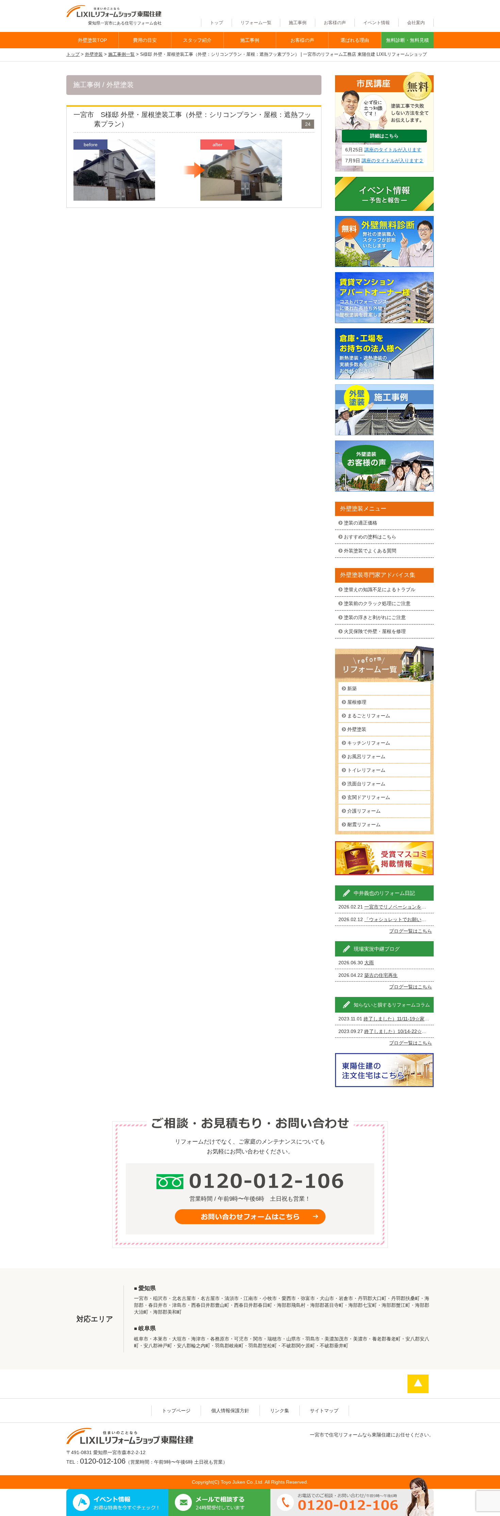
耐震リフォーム (364, 824)
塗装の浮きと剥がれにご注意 (375, 617)
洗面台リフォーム (366, 783)
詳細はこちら (384, 135)
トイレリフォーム (366, 770)
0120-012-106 (103, 1461)
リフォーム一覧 (255, 22)
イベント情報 (376, 22)
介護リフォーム (364, 811)
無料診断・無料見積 (407, 40)
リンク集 (279, 1410)
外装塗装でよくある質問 (370, 550)
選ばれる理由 (354, 40)
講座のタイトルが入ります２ (392, 160)
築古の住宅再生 (381, 975)
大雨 (369, 962)
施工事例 (297, 22)
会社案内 (416, 22)
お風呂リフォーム (366, 756)
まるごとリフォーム (368, 715)
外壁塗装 (94, 54)
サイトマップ (324, 1410)
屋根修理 (356, 702)
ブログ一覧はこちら (410, 931)
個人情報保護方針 (230, 1410)
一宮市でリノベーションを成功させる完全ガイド (416, 907)
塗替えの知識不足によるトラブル (379, 589)
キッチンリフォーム (368, 743)
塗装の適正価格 (360, 523)
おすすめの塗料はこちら (370, 536)
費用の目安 (145, 40)
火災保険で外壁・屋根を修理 (375, 631)
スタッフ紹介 (197, 40)
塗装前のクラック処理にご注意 (377, 603)
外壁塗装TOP (92, 40)
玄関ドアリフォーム (368, 797)
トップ (216, 22)
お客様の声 (335, 22)
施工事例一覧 (121, 54)
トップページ (176, 1410)
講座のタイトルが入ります (392, 149)
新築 (352, 688)
